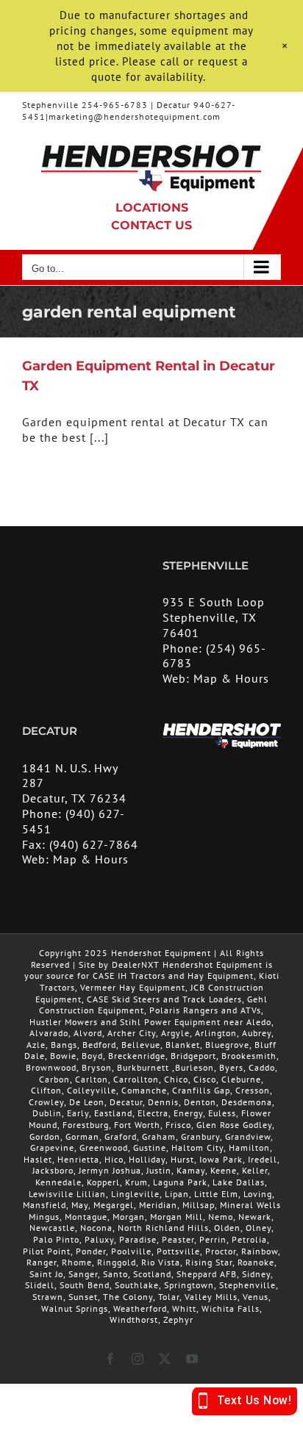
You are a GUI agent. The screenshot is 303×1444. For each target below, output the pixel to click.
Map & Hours (231, 678)
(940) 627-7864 (93, 844)
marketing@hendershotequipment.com (135, 116)
